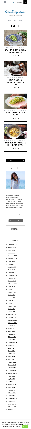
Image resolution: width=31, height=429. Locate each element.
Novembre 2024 (12, 258)
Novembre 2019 (12, 345)
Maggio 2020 (12, 328)
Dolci (7, 77)
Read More (15, 55)
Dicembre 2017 (12, 398)
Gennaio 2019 (12, 365)
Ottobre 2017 (12, 404)
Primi (12, 47)
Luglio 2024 (11, 261)
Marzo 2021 (11, 311)
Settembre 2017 (12, 407)
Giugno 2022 (11, 289)
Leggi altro (18, 426)
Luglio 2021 (11, 300)
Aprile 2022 (11, 295)
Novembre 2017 (12, 401)
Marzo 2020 (11, 334)
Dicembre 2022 (12, 275)
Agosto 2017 (11, 409)
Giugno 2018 (11, 381)
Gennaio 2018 (12, 395)
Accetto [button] (25, 426)
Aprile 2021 (11, 309)
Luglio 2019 (11, 348)
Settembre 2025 (12, 244)
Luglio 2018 (11, 379)
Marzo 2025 (11, 253)
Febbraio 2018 (12, 393)
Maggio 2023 (12, 267)
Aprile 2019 (11, 356)
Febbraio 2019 (12, 362)
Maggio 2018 (12, 384)
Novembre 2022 (12, 278)
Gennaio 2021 (12, 317)
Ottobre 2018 (12, 370)
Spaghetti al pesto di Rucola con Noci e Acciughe (15, 51)
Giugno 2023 (11, 264)
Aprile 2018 (11, 387)
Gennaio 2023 (12, 272)
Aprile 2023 (11, 269)
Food (7, 47)
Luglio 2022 (11, 286)
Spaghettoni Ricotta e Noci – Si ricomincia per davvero (15, 144)
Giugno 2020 (11, 325)
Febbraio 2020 (12, 337)
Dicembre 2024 (12, 255)
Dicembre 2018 (12, 367)
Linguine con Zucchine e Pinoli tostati (15, 114)
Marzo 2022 (11, 297)
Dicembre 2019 (12, 342)
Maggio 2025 (12, 247)
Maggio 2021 (12, 306)
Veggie (14, 110)
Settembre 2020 (12, 323)
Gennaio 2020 (12, 339)
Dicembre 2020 (12, 320)
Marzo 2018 (11, 390)
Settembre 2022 (12, 283)
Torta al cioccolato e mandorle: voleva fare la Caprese (15, 82)
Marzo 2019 (11, 359)
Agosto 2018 (11, 376)
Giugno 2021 (11, 303)
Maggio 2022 (12, 292)
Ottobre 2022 (12, 281)
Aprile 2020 (11, 331)
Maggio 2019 (12, 353)
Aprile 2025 (11, 250)
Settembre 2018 (12, 373)
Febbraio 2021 (12, 314)
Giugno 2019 (11, 351)
